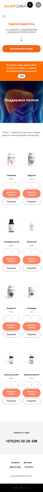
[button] (30, 5)
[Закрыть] (40, 63)
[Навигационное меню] (4, 16)
